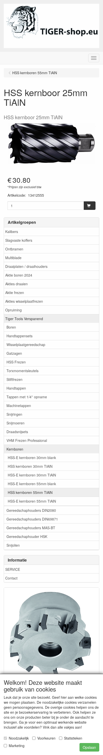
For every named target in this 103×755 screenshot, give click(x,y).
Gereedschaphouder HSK (26, 536)
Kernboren (14, 449)
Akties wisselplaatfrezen (24, 301)
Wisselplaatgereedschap (25, 344)
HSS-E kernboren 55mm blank (32, 483)
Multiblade (13, 257)
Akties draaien (16, 283)
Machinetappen (18, 405)
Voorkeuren (46, 738)
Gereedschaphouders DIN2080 (31, 510)
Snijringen (14, 414)
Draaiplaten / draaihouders (26, 266)
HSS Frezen (16, 361)
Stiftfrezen (14, 379)
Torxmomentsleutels (22, 370)
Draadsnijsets (17, 431)
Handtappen (16, 388)
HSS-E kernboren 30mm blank (32, 457)
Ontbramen (14, 248)
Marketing (16, 745)
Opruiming (13, 309)
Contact (11, 578)
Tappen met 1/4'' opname (26, 396)
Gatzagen (14, 353)
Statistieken (73, 738)
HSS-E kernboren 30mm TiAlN (32, 474)
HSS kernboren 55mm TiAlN (30, 492)
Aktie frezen (14, 292)
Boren (11, 327)
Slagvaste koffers (18, 240)
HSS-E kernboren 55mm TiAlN (32, 501)
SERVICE (12, 569)
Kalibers (11, 231)
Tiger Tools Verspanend (24, 318)
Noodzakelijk (19, 738)
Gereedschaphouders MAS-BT (30, 527)
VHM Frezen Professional (26, 440)
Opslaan (89, 747)
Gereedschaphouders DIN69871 (32, 519)
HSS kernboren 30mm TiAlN (30, 466)
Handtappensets (19, 335)
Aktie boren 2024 (18, 275)
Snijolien (13, 545)
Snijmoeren (15, 422)
